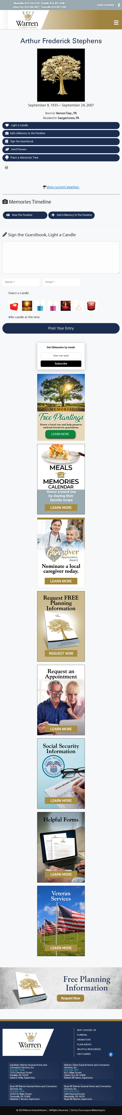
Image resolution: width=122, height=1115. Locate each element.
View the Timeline (21, 215)
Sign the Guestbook (21, 141)
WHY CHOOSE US (86, 1030)
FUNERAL (82, 1035)
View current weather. (63, 187)
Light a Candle (19, 125)
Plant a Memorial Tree (24, 157)
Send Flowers (18, 149)
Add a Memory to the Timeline (27, 133)
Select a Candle (18, 293)
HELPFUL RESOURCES (89, 1049)
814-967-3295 (17, 1091)
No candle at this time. (25, 317)
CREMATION (83, 1040)
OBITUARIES (84, 1054)
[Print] (6, 167)
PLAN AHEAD (84, 1045)
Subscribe (61, 363)
